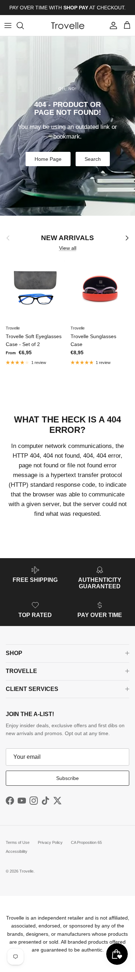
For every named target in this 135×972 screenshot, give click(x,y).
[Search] (24, 25)
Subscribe (67, 778)
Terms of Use (18, 842)
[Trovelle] (68, 25)
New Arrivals (67, 238)
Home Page (48, 159)
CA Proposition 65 (86, 842)
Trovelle (26, 871)
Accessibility (16, 851)
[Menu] (8, 25)
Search (93, 159)
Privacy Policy (50, 842)
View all (67, 248)
